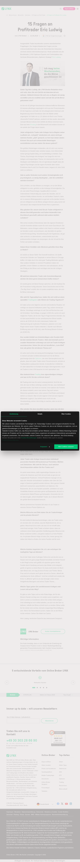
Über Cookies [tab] (66, 414)
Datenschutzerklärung (10, 440)
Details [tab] (40, 414)
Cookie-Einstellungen (29, 438)
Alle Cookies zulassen (66, 446)
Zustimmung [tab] (14, 414)
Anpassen (43, 446)
